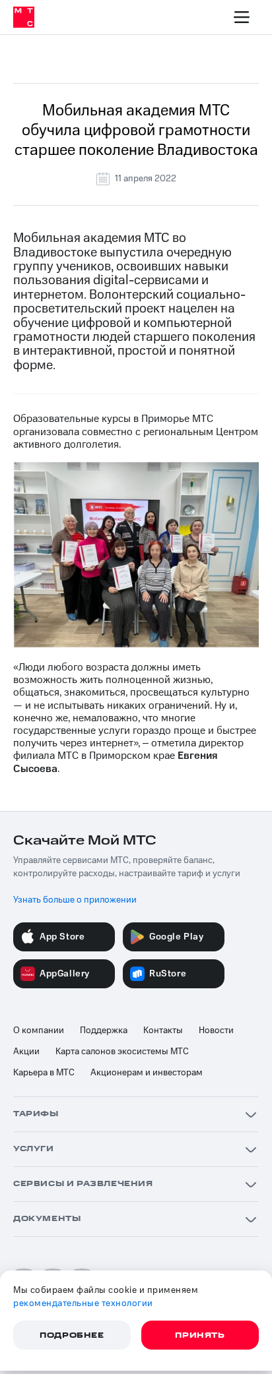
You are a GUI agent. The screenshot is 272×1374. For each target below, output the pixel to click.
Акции (26, 1051)
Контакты (163, 1030)
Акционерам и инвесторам (146, 1072)
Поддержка (103, 1030)
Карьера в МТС (44, 1072)
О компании (38, 1030)
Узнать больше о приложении (75, 900)
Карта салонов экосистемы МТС (122, 1051)
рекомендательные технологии (83, 1303)
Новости (216, 1030)
